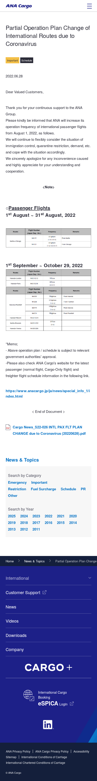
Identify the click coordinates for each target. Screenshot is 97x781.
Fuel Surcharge (43, 488)
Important (39, 482)
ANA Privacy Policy (18, 751)
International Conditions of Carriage (44, 757)
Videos (12, 621)
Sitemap (11, 757)
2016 (48, 522)
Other (12, 495)
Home (10, 561)
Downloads (16, 635)
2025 (12, 516)
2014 (73, 522)
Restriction (17, 488)
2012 (24, 529)
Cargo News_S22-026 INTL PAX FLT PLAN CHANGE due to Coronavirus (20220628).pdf (49, 430)
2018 (24, 522)
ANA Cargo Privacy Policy (52, 751)
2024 (24, 516)
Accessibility (81, 751)
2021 (61, 516)
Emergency (17, 482)
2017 (36, 522)
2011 (36, 529)
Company (15, 649)
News (11, 607)
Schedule (68, 488)
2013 (12, 529)
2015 (61, 522)
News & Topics (22, 459)
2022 (48, 516)
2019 (12, 522)
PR (83, 488)
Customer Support (23, 592)
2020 (73, 516)
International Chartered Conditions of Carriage (35, 763)
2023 (36, 516)
